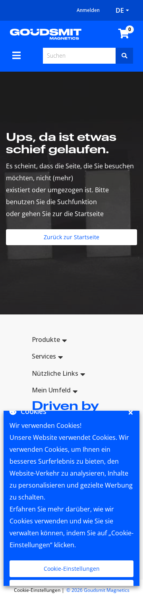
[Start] (45, 33)
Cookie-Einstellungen (72, 568)
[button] (71, 340)
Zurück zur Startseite (71, 237)
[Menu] (16, 55)
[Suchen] (124, 56)
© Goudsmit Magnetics (97, 590)
